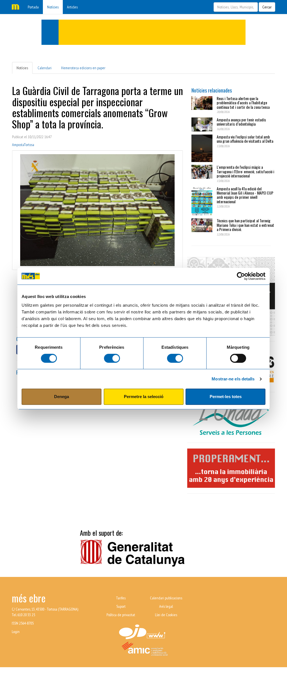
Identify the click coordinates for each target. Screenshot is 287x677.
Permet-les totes (226, 396)
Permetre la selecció (143, 396)
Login (16, 631)
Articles (72, 7)
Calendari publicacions (166, 597)
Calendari (45, 67)
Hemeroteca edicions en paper (83, 67)
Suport (121, 606)
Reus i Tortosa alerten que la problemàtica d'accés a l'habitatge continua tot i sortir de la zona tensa (243, 102)
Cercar (267, 7)
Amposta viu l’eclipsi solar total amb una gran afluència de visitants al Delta (245, 139)
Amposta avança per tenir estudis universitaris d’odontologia (241, 122)
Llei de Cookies (166, 614)
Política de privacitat (121, 614)
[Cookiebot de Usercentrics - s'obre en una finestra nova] (240, 276)
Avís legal (166, 606)
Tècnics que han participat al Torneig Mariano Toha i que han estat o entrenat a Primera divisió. (245, 225)
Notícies (53, 7)
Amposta (18, 144)
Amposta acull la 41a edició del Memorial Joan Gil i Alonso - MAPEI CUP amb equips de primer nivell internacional (245, 195)
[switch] (112, 358)
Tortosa (29, 144)
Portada (33, 7)
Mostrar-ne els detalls (233, 378)
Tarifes (121, 597)
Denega (61, 396)
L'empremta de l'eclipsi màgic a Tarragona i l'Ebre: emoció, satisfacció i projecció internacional (245, 171)
